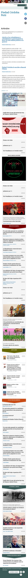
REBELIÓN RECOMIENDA (14, 225)
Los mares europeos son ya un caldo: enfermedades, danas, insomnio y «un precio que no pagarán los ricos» (13, 257)
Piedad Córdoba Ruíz (6, 44)
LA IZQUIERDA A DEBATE (14, 486)
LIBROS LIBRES (14, 349)
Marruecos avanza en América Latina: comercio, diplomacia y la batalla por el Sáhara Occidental (13, 240)
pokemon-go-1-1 (7, 145)
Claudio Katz (5, 420)
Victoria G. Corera (6, 244)
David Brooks (5, 417)
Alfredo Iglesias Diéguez (7, 511)
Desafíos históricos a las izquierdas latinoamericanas (12, 528)
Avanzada (15, 4)
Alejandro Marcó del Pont (7, 406)
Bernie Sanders (6, 235)
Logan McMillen (6, 267)
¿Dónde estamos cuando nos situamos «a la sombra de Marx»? (13, 508)
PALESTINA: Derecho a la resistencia (14, 182)
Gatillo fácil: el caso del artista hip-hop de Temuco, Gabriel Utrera (13, 113)
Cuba (10, 267)
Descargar (23, 356)
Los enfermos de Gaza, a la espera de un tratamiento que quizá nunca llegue (13, 271)
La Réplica (14, 424)
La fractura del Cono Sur (9, 404)
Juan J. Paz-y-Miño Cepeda (8, 531)
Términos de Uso (11, 570)
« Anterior (3, 90)
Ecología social (13, 260)
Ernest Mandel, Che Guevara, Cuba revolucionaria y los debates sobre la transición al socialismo (13, 562)
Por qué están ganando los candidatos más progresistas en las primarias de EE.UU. (13, 232)
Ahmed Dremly (5, 273)
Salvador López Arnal (7, 223)
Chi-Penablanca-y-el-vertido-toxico (13, 150)
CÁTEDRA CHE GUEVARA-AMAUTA (14, 555)
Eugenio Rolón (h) (6, 281)
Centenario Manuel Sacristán (14, 201)
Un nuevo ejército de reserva (11, 345)
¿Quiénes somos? (13, 572)
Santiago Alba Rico (6, 552)
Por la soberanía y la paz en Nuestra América (14, 136)
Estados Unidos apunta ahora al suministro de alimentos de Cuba (12, 264)
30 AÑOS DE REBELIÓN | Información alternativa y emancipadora (14, 109)
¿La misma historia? (8, 415)
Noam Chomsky (14, 534)
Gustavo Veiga (5, 327)
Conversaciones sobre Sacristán (12, 221)
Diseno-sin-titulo (8, 140)
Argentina (8, 283)
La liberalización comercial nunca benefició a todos (12, 249)
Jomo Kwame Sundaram (7, 252)
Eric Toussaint (5, 565)
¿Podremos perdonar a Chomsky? (12, 550)
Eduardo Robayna (6, 260)
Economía (14, 252)
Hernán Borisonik (6, 347)
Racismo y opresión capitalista (14, 302)
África (11, 244)
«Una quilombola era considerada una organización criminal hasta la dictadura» (13, 323)
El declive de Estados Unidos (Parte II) (13, 419)
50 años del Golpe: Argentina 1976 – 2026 (12, 279)
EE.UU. (10, 235)
